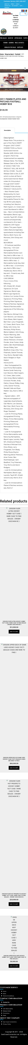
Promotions (6, 1013)
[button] (25, 68)
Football (17, 54)
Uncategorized (3, 118)
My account (15, 5)
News (4, 993)
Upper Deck (18, 38)
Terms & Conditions (8, 996)
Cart (21, 5)
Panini (5, 42)
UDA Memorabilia (8, 1008)
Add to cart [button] (14, 631)
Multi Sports (19, 42)
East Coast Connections (10, 1022)
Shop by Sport (9, 54)
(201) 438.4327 (21, 1)
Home (2, 54)
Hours (17, 4)
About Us (6, 4)
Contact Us (7, 5)
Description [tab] (7, 130)
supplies (20, 47)
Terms (12, 4)
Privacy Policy (7, 1024)
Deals (4, 1015)
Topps (25, 38)
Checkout (6, 7)
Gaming (11, 42)
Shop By (10, 38)
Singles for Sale (10, 47)
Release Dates (7, 1011)
